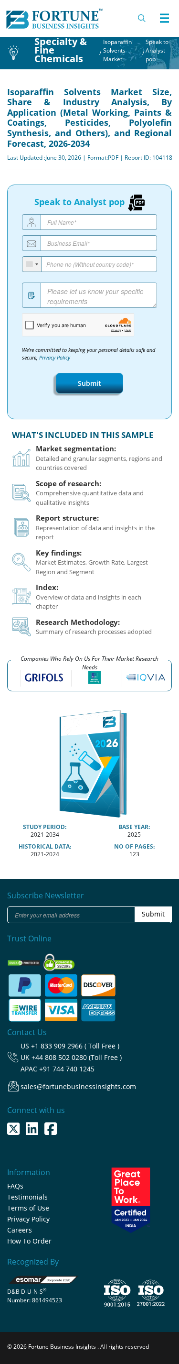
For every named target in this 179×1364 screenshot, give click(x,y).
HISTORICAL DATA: (45, 846)
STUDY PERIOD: (44, 827)
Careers (19, 1229)
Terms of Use (28, 1207)
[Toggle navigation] (164, 18)
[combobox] (32, 264)
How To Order (29, 1240)
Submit (89, 383)
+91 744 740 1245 (67, 1068)
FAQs (15, 1185)
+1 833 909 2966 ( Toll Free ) (75, 1045)
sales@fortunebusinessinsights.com (78, 1086)
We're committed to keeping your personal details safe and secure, (88, 354)
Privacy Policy (54, 357)
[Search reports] (142, 18)
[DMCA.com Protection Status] (24, 960)
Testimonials (27, 1196)
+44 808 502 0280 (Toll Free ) (77, 1057)
